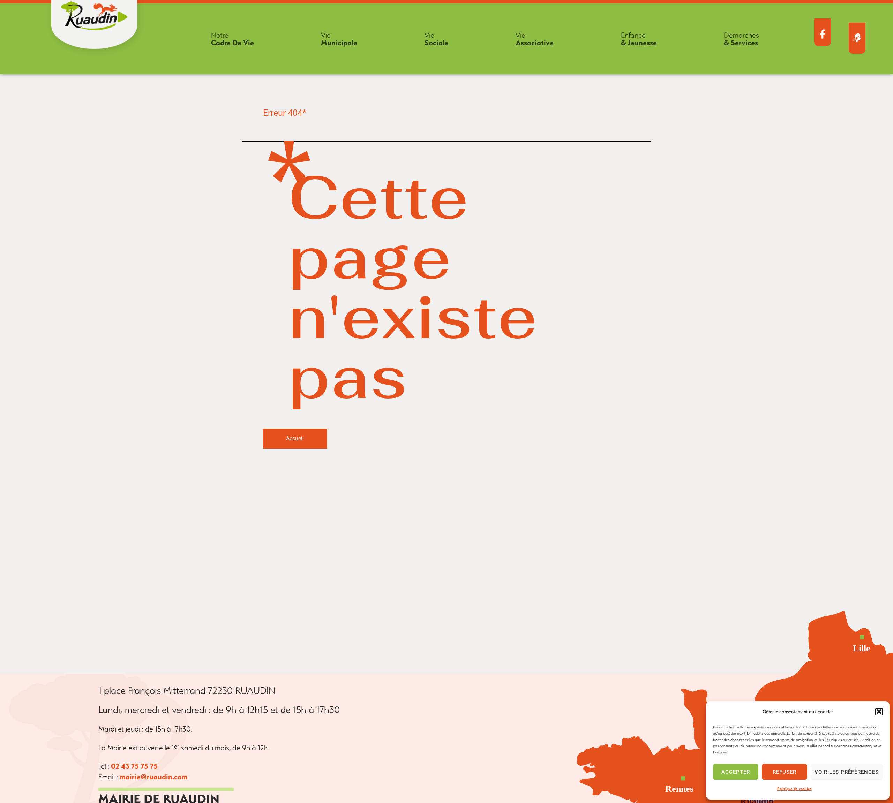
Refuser (784, 772)
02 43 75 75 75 (134, 766)
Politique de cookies (794, 789)
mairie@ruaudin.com (154, 776)
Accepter (735, 772)
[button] (879, 711)
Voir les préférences (847, 772)
